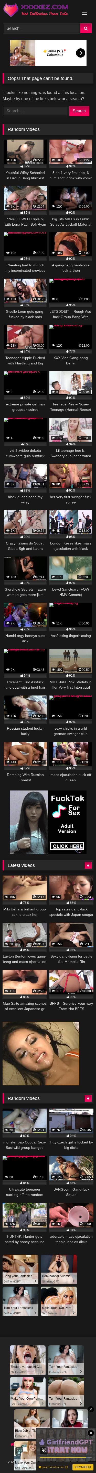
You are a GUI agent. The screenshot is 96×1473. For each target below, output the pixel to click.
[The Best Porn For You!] (39, 11)
